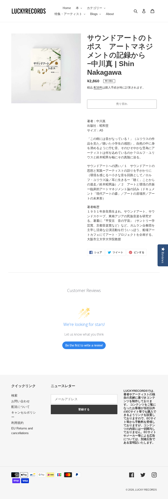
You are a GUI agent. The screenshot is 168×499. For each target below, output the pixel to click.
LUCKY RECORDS (146, 489)
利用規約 (17, 422)
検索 (14, 395)
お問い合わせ (20, 401)
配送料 (98, 87)
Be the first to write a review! (84, 345)
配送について (20, 406)
